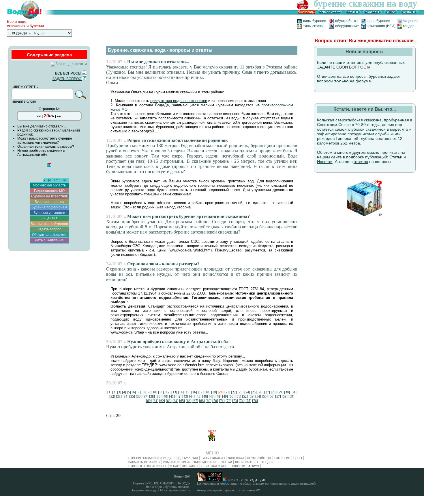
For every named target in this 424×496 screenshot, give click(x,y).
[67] (195, 401)
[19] (214, 392)
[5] (129, 392)
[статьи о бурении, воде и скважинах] (353, 14)
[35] (132, 397)
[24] (247, 392)
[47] (212, 397)
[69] (208, 401)
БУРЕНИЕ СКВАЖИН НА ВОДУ (149, 458)
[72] (228, 401)
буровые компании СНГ (147, 466)
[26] (260, 392)
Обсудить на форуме (49, 235)
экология (282, 458)
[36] (139, 397)
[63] (169, 401)
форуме (363, 81)
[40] (165, 397)
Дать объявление (49, 240)
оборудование (347, 26)
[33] (119, 397)
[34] (125, 397)
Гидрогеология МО (49, 191)
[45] (198, 397)
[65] (182, 401)
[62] (162, 401)
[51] (238, 397)
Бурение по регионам (49, 207)
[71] (222, 401)
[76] (255, 401)
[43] (185, 397)
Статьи (395, 157)
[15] (187, 392)
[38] (152, 397)
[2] (114, 392)
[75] (248, 401)
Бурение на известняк (49, 196)
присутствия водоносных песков (178, 101)
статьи (226, 462)
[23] (240, 392)
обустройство (347, 21)
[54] (258, 397)
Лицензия (49, 218)
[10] (154, 392)
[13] (174, 392)
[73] (235, 401)
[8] (144, 392)
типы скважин (314, 26)
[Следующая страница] (364, 215)
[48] (218, 397)
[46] (205, 397)
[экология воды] (372, 14)
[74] (242, 401)
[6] (134, 392)
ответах (361, 161)
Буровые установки (49, 213)
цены (297, 458)
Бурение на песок (49, 202)
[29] (280, 392)
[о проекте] (391, 14)
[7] (139, 392)
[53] (251, 397)
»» (59, 116)
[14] (181, 392)
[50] (231, 397)
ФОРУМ (253, 466)
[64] (175, 401)
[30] (287, 392)
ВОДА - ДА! (257, 480)
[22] (234, 392)
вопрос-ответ (246, 462)
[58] (285, 397)
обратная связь (214, 466)
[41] (172, 397)
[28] (274, 392)
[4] (124, 392)
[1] (109, 392)
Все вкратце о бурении (49, 224)
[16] (194, 392)
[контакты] (409, 14)
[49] (225, 397)
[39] (159, 397)
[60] (149, 401)
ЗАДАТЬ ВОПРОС (67, 79)
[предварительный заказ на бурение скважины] (306, 14)
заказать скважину (144, 462)
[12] (167, 392)
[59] (291, 397)
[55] (265, 397)
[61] (155, 401)
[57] (278, 397)
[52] (245, 397)
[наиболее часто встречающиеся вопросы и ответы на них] (330, 14)
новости (238, 466)
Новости (325, 161)
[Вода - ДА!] (29, 18)
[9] (149, 392)
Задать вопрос (49, 229)
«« (39, 116)
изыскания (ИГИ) (381, 26)
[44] (192, 397)
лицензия (411, 21)
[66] (189, 401)
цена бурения (380, 21)
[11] (161, 392)
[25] (254, 392)
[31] (294, 392)
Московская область (49, 185)
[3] (119, 392)
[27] (267, 392)
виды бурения (314, 21)
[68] (202, 401)
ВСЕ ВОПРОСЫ (68, 73)
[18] (207, 392)
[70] (215, 401)
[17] (201, 392)
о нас (174, 466)
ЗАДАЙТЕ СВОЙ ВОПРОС (342, 67)
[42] (178, 397)
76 (52, 116)
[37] (145, 397)
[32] (112, 397)
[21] (227, 392)
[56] (271, 397)
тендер (408, 26)
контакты (190, 466)
